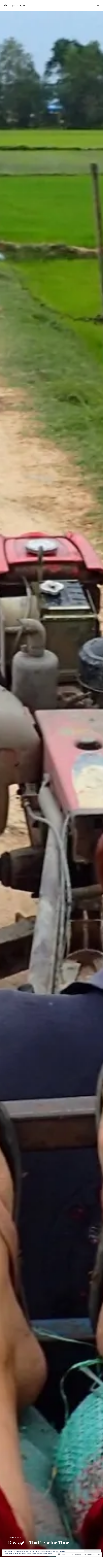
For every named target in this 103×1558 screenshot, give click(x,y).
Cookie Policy (47, 1553)
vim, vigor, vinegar (14, 5)
